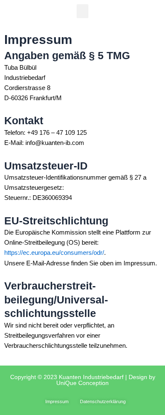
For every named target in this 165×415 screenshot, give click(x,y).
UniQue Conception (82, 383)
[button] (82, 11)
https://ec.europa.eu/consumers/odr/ (54, 252)
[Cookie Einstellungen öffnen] (15, 404)
